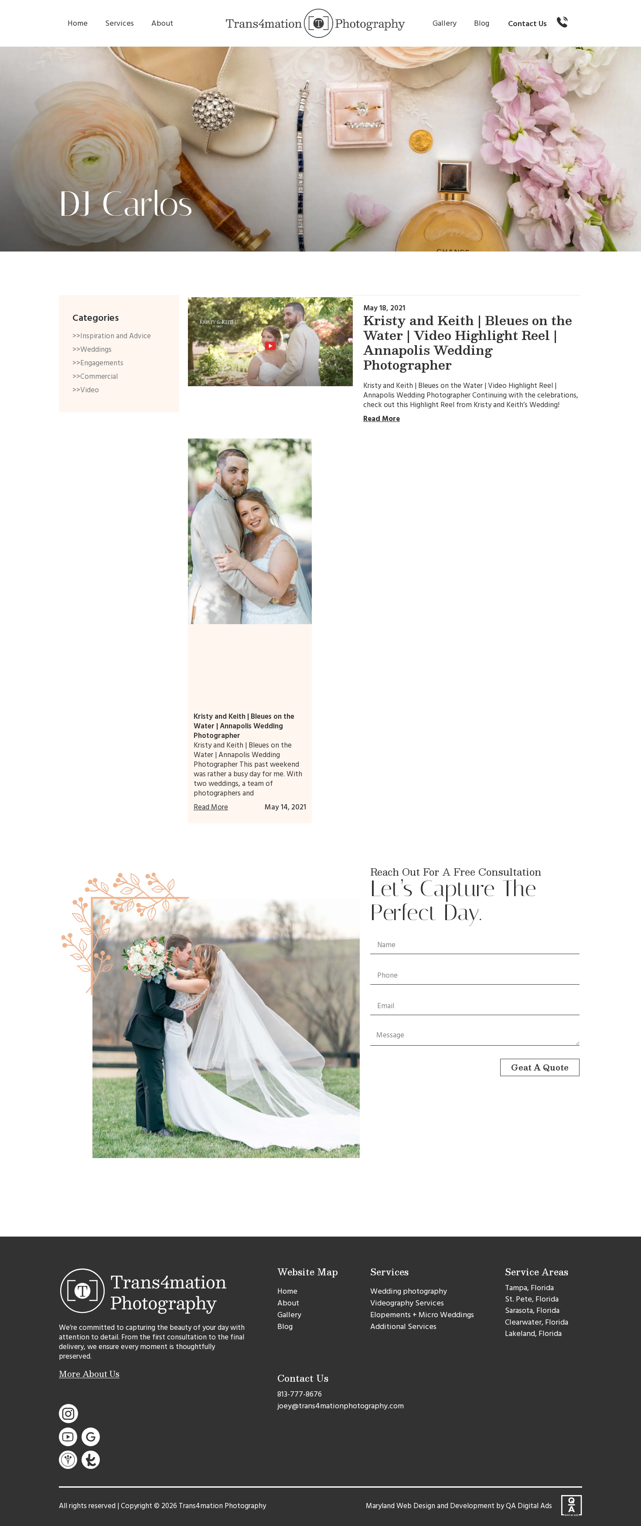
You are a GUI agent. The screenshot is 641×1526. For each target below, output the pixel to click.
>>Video (85, 390)
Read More (381, 419)
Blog (481, 23)
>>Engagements (97, 363)
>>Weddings (92, 349)
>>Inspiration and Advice (111, 336)
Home (78, 23)
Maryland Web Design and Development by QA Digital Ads (459, 1506)
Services (119, 23)
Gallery (445, 23)
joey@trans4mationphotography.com (340, 1406)
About (162, 23)
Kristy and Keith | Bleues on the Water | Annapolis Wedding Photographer (244, 726)
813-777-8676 (299, 1394)
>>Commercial (95, 376)
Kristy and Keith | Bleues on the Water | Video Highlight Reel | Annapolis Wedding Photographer (467, 342)
